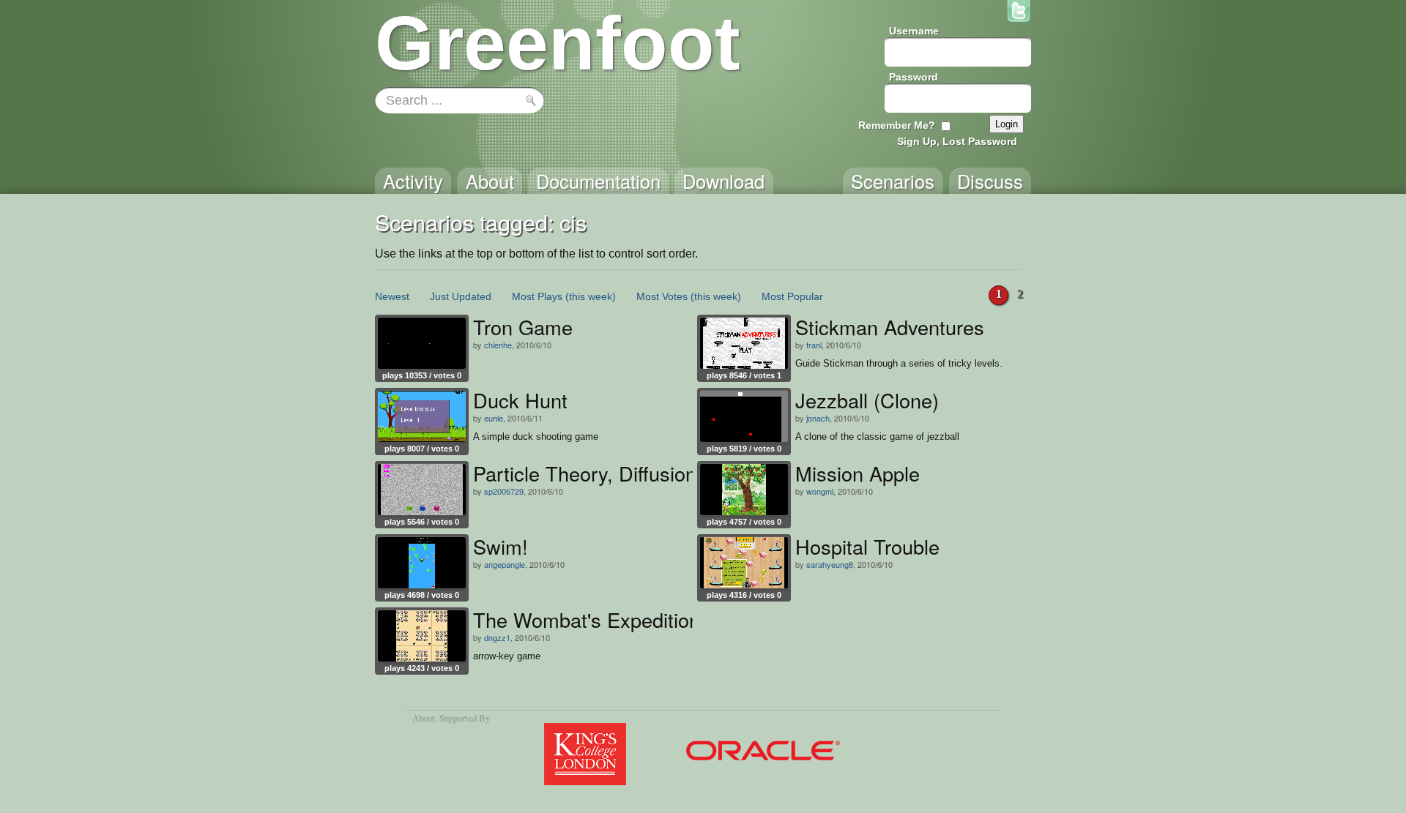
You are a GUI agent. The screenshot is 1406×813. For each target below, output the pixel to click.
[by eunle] (421, 416)
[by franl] (744, 343)
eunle (493, 418)
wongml (819, 491)
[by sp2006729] (421, 489)
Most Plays (537, 296)
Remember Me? (896, 125)
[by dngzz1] (421, 636)
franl (814, 345)
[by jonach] (744, 416)
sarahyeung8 (829, 564)
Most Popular (792, 296)
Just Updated (460, 296)
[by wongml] (744, 489)
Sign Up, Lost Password (957, 141)
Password (913, 77)
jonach (818, 418)
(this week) (590, 296)
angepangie (504, 564)
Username (914, 31)
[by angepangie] (421, 562)
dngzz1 (497, 637)
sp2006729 (504, 491)
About (423, 717)
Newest (392, 296)
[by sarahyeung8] (744, 562)
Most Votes (662, 296)
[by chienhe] (421, 343)
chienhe (498, 345)
